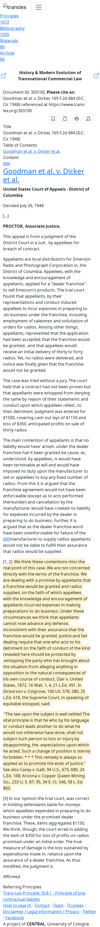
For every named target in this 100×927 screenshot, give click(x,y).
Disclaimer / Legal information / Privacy (41, 911)
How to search (17, 905)
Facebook (14, 918)
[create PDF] (88, 118)
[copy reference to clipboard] (64, 118)
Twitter (89, 911)
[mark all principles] (53, 118)
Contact (42, 905)
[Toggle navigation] (39, 7)
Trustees (75, 905)
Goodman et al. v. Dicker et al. (32, 151)
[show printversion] (76, 118)
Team (58, 905)
